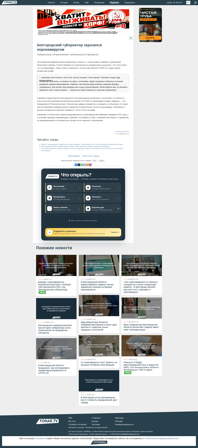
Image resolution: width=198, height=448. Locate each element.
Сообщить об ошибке (77, 424)
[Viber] (90, 165)
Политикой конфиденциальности (161, 438)
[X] (79, 165)
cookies (87, 431)
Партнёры (119, 418)
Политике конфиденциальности (125, 434)
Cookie (40, 438)
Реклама (119, 421)
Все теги (72, 421)
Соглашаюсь (100, 442)
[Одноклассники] (87, 165)
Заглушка (96, 424)
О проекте (96, 418)
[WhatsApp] (81, 165)
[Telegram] (84, 165)
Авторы (95, 421)
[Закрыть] (131, 38)
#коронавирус (74, 156)
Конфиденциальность (124, 424)
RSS (70, 418)
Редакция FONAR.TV (122, 132)
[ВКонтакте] (76, 165)
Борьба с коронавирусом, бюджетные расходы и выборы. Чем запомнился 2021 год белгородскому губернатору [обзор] (82, 144)
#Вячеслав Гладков (90, 156)
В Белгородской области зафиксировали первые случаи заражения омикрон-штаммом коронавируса (75, 146)
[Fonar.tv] (9, 3)
